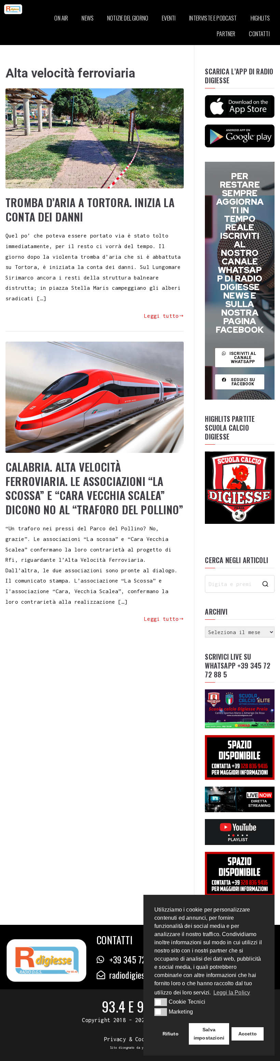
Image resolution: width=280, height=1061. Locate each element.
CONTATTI (259, 33)
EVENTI (169, 18)
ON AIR (61, 18)
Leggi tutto (161, 316)
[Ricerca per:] (239, 583)
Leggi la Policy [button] (231, 992)
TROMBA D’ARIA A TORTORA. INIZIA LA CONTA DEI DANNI (89, 209)
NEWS (88, 18)
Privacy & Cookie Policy (140, 1039)
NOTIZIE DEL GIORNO (127, 18)
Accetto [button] (247, 1033)
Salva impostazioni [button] (209, 1034)
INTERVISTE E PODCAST (213, 18)
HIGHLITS (260, 18)
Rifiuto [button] (171, 1033)
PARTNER (226, 33)
